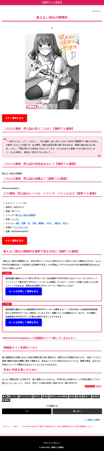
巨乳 (34, 223)
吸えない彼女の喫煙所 (25, 215)
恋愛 (24, 223)
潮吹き (58, 223)
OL (29, 223)
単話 (17, 223)
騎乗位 (42, 223)
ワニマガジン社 (20, 227)
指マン (66, 223)
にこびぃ (15, 219)
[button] (77, 411)
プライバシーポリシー (52, 443)
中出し (50, 223)
